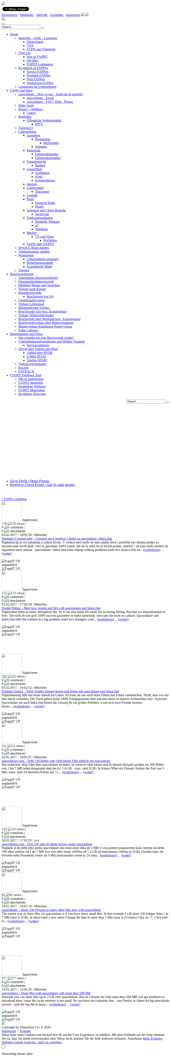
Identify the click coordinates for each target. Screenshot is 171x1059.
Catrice (31, 113)
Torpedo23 (25, 128)
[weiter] (7, 553)
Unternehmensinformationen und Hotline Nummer (51, 341)
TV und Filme (44, 236)
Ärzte (38, 176)
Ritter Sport (26, 105)
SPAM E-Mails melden (33, 248)
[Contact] (83, 15)
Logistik (32, 195)
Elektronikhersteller (48, 158)
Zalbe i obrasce (28, 330)
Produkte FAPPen (38, 75)
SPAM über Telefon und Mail (38, 349)
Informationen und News (26, 334)
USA (30, 45)
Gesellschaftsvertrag (31, 300)
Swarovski (42, 214)
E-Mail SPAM (36, 356)
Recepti (23, 367)
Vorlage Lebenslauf (31, 304)
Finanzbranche (36, 161)
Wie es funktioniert (30, 379)
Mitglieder (27, 15)
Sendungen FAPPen (40, 83)
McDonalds (51, 143)
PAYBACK (26, 371)
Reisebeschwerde (29, 293)
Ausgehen (33, 135)
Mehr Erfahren (152, 1038)
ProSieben (50, 240)
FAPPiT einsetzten (30, 382)
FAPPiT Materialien (31, 390)
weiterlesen (151, 550)
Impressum (73, 15)
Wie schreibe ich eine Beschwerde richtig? (46, 337)
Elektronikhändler (47, 154)
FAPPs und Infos (21, 90)
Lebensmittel (35, 188)
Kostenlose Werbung (32, 386)
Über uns (24, 53)
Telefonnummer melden (34, 251)
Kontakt (25, 1031)
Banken (40, 165)
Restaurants (42, 139)
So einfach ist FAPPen (33, 68)
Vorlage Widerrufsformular (36, 315)
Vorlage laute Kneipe (32, 289)
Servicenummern (38, 345)
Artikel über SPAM (39, 352)
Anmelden (56, 15)
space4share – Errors (40, 98)
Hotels (39, 206)
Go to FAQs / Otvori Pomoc (30, 481)
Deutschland (35, 42)
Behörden (24, 116)
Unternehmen (27, 131)
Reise (30, 199)
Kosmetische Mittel (39, 266)
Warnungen (26, 255)
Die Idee (32, 60)
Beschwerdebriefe (22, 274)
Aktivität (41, 15)
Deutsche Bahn (45, 203)
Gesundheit (34, 169)
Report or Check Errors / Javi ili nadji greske (42, 485)
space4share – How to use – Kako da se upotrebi (50, 94)
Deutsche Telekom (47, 221)
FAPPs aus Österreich (41, 49)
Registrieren (10, 15)
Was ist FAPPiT (37, 56)
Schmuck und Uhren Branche (46, 210)
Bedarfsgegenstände (40, 263)
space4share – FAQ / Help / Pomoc (50, 101)
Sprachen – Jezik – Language (37, 38)
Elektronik (33, 150)
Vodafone (41, 229)
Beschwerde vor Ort (40, 296)
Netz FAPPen (36, 79)
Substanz (41, 146)
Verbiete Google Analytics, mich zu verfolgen (32, 1042)
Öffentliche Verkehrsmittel (44, 120)
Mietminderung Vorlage (34, 307)
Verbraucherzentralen (32, 364)
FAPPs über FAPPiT (40, 244)
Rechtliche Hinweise (32, 394)
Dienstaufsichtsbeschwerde (36, 281)
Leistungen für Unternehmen (37, 86)
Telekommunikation (40, 218)
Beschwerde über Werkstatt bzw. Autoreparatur (49, 319)
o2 (36, 225)
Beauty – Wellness (30, 109)
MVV (39, 124)
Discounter (42, 191)
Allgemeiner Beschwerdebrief (38, 278)
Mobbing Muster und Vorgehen (39, 285)
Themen (23, 270)
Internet (32, 184)
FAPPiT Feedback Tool (25, 375)
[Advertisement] (85, 433)
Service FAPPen (37, 71)
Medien (32, 233)
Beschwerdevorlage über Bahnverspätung (45, 322)
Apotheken (42, 173)
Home (14, 34)
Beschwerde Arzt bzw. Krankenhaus (42, 311)
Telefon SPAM (37, 360)
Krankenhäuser (45, 180)
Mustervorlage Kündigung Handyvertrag (45, 326)
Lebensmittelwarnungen (42, 259)
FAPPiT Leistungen (40, 64)
